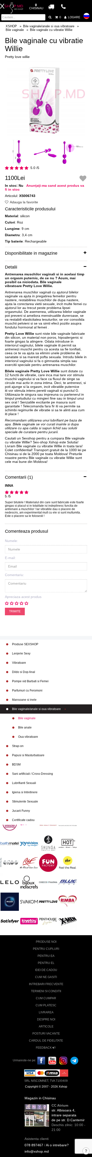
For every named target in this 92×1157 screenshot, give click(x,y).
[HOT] (67, 843)
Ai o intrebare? (57, 1145)
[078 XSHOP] (63, 8)
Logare (73, 17)
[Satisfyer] (9, 921)
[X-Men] (67, 921)
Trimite (15, 611)
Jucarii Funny (20, 810)
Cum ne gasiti (46, 977)
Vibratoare (18, 662)
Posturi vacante (46, 1033)
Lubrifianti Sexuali (23, 783)
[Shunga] (48, 843)
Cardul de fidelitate (46, 1040)
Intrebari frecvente (46, 984)
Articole (46, 1026)
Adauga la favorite (23, 202)
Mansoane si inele (24, 699)
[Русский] (86, 16)
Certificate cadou (23, 820)
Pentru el (46, 963)
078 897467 (34, 1145)
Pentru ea (46, 956)
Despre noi (46, 1019)
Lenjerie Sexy (20, 653)
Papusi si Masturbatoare (27, 755)
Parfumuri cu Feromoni (26, 690)
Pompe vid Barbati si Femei (30, 681)
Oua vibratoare (27, 736)
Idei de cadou (46, 970)
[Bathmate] (9, 843)
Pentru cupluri (46, 949)
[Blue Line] (67, 882)
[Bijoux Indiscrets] (29, 882)
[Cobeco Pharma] (48, 882)
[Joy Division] (29, 843)
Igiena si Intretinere (24, 792)
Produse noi (46, 941)
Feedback (44, 1047)
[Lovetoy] (29, 921)
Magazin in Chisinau (40, 1098)
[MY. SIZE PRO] (9, 901)
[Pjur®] (67, 862)
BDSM (16, 764)
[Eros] (9, 862)
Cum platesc (46, 1005)
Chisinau (36, 8)
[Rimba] (67, 901)
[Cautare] (50, 17)
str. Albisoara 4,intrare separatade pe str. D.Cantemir (68, 1115)
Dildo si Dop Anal (23, 672)
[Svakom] (29, 901)
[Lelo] (9, 882)
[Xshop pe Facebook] (41, 1060)
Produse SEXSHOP (24, 644)
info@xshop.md (37, 1151)
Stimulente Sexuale (24, 801)
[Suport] (86, 1151)
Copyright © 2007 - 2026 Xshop (46, 1086)
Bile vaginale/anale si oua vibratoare (36, 709)
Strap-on (17, 746)
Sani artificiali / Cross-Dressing (32, 773)
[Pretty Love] (48, 901)
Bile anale (24, 727)
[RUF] (29, 862)
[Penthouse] (48, 921)
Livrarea (46, 1012)
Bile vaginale (26, 718)
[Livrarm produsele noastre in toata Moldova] (51, 6)
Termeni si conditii (46, 991)
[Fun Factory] (48, 862)
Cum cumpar (46, 998)
